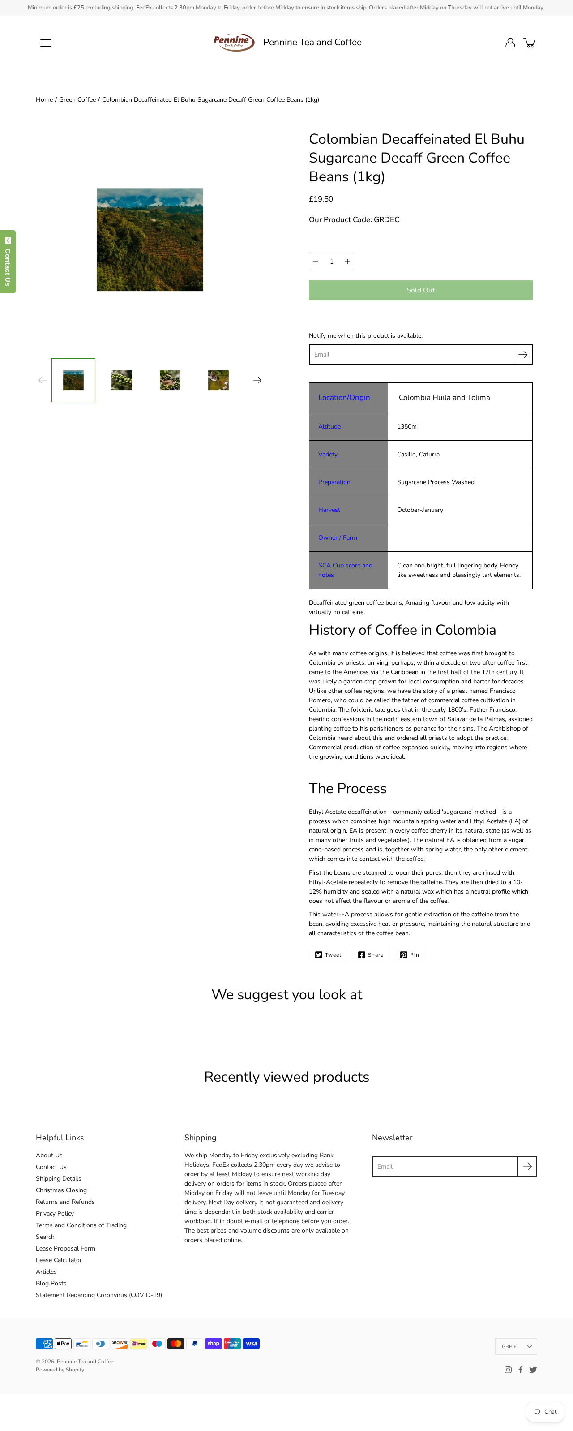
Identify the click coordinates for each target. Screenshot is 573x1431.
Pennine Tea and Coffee (312, 42)
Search (45, 1237)
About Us (49, 1155)
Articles (46, 1272)
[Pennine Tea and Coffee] (234, 42)
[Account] (510, 42)
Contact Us (51, 1167)
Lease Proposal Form (65, 1248)
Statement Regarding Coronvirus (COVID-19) (99, 1295)
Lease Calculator (59, 1260)
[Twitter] (533, 1369)
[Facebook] (521, 1369)
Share (376, 954)
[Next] (257, 380)
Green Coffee (77, 99)
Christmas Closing (61, 1190)
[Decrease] (315, 261)
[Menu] (46, 43)
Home (44, 99)
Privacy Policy (55, 1213)
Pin (414, 954)
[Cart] (530, 42)
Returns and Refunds (65, 1202)
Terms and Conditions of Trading (81, 1225)
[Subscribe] (523, 354)
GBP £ (509, 1346)
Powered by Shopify (60, 1369)
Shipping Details (58, 1178)
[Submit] (527, 1166)
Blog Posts (51, 1283)
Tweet (333, 954)
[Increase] (347, 261)
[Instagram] (508, 1369)
